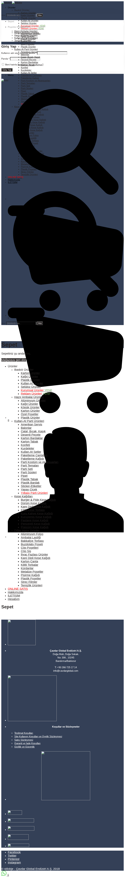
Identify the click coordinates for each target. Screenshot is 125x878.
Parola (5, 58)
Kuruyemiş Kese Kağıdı (36, 517)
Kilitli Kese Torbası (33, 510)
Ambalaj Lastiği (31, 537)
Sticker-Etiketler (31, 486)
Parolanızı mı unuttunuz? (30, 64)
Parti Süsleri (29, 472)
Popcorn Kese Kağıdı (35, 527)
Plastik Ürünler (28, 18)
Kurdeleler (26, 70)
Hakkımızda (15, 592)
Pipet (24, 475)
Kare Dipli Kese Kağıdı (35, 506)
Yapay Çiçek (29, 489)
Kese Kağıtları (23, 496)
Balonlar (26, 428)
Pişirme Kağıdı (30, 575)
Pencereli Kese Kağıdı (35, 523)
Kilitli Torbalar (29, 564)
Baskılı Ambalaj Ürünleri (26, 32)
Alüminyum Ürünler (33, 400)
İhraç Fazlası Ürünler (34, 554)
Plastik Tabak (29, 479)
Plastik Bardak (30, 482)
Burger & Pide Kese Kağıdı (38, 499)
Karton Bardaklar (29, 62)
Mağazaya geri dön (13, 360)
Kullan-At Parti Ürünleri (26, 49)
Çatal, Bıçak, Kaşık (33, 431)
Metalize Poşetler (32, 571)
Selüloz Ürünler (29, 23)
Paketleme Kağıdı (30, 78)
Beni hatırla (11, 64)
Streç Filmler (29, 582)
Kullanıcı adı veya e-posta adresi (18, 53)
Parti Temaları (28, 83)
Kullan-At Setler (29, 72)
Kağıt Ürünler (29, 376)
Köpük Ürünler (30, 407)
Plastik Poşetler (31, 578)
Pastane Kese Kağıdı (34, 520)
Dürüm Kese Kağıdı (33, 503)
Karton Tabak (29, 441)
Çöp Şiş (26, 551)
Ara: (3, 15)
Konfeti (24, 67)
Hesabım (14, 599)
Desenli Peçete (31, 434)
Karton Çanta (29, 561)
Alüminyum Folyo (32, 534)
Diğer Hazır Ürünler (27, 530)
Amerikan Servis (31, 424)
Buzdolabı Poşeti (32, 544)
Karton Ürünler (28, 12)
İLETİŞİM (14, 595)
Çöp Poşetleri (29, 547)
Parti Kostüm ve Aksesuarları (35, 80)
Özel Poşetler (28, 44)
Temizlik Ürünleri (22, 40)
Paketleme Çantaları (31, 75)
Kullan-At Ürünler (29, 20)
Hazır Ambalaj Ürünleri (25, 31)
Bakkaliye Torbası (32, 541)
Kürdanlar (27, 568)
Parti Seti (27, 469)
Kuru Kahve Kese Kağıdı (37, 513)
